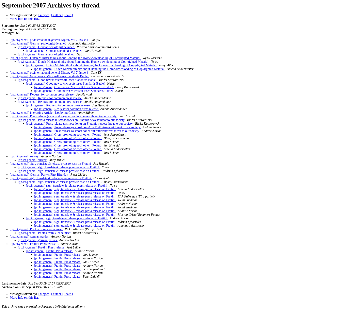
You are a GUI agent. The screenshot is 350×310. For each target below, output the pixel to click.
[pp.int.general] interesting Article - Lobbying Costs (43, 112)
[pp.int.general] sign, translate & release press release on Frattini (51, 163)
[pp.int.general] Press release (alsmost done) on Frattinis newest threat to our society (63, 116)
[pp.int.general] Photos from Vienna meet (36, 229)
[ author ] (57, 15)
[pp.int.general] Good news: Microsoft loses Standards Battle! (49, 76)
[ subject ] (44, 15)
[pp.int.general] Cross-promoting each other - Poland (68, 134)
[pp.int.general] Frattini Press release (33, 243)
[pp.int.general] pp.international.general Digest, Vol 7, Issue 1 (49, 39)
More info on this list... (25, 18)
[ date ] (68, 15)
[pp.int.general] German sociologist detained (38, 43)
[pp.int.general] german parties (29, 236)
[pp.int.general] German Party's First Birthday (39, 174)
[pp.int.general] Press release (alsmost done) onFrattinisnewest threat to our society (87, 131)
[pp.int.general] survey (24, 156)
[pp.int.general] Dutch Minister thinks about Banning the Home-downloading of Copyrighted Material (75, 58)
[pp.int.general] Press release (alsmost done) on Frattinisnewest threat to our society (87, 127)
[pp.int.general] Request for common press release (42, 94)
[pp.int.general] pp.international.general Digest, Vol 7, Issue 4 (49, 72)
